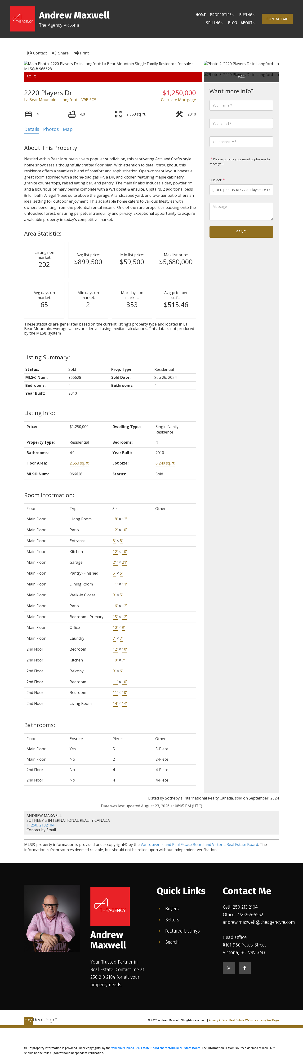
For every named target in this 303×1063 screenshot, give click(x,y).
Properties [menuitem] (221, 15)
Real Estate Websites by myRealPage (254, 1020)
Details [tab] (31, 129)
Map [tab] (68, 129)
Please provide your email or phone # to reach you (239, 161)
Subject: (215, 180)
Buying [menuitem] (245, 15)
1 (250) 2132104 (40, 825)
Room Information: (49, 495)
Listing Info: (39, 413)
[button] (277, 19)
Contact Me (277, 19)
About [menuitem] (246, 23)
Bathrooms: (39, 725)
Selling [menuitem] (213, 23)
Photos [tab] (51, 129)
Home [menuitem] (201, 15)
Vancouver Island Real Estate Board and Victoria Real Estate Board (199, 844)
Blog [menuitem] (232, 23)
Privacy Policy (218, 1020)
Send (241, 231)
